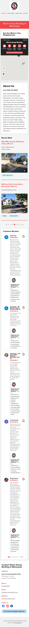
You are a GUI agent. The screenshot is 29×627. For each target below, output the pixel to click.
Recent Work (11, 13)
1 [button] (8, 224)
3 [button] (11, 224)
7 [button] (17, 224)
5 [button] (14, 224)
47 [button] (20, 557)
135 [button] (20, 224)
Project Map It (18, 622)
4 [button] (12, 224)
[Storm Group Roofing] (14, 6)
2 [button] (10, 557)
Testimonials (19, 13)
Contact (25, 13)
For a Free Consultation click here (14, 611)
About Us (4, 13)
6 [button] (16, 224)
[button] (6, 224)
